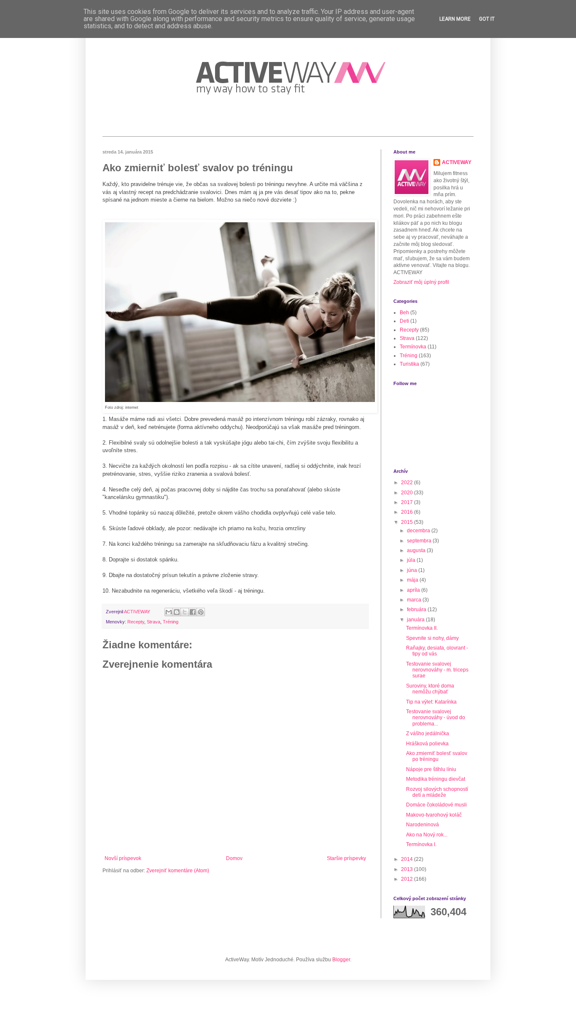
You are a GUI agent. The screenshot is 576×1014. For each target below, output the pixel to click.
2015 (407, 522)
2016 (407, 512)
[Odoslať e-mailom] (168, 612)
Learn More (455, 19)
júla (412, 560)
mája (413, 580)
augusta (417, 550)
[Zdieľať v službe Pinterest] (200, 612)
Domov (234, 858)
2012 (407, 879)
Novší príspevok (123, 858)
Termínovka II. (422, 628)
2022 (407, 482)
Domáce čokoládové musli (436, 805)
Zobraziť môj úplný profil (421, 282)
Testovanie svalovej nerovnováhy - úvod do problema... (435, 718)
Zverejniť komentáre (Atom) (177, 871)
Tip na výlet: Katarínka (431, 702)
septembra (420, 541)
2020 (407, 493)
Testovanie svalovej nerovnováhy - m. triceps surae (437, 670)
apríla (414, 590)
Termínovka (413, 347)
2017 (407, 502)
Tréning (170, 621)
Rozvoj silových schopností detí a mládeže (437, 792)
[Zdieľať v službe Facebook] (192, 612)
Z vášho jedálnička (427, 733)
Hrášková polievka (427, 744)
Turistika (409, 364)
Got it (487, 19)
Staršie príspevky (346, 858)
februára (417, 609)
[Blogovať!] (176, 612)
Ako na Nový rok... (426, 835)
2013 (407, 869)
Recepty (135, 621)
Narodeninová (422, 825)
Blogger (341, 960)
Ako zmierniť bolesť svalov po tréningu (436, 756)
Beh (404, 313)
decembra (419, 531)
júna (412, 570)
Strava (153, 621)
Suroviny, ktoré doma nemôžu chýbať (430, 689)
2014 (407, 859)
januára (416, 620)
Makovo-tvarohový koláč (434, 815)
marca (415, 600)
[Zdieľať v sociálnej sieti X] (184, 612)
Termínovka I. (421, 844)
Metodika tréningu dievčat (435, 779)
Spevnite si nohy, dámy (432, 638)
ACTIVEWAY (456, 162)
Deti (404, 321)
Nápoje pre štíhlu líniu (431, 769)
